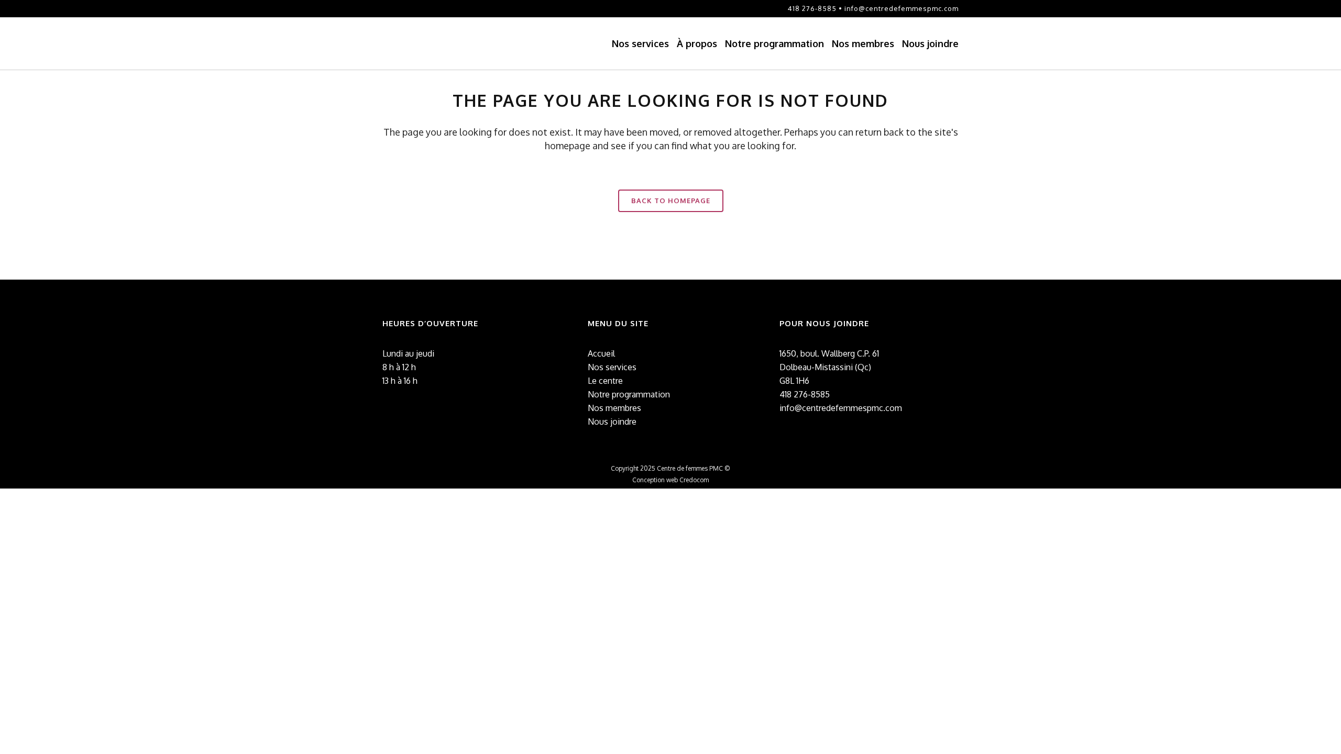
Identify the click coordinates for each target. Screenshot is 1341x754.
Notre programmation (629, 394)
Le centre (605, 380)
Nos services (612, 367)
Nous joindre (612, 421)
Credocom (694, 480)
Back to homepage (670, 200)
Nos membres (614, 408)
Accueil (601, 353)
